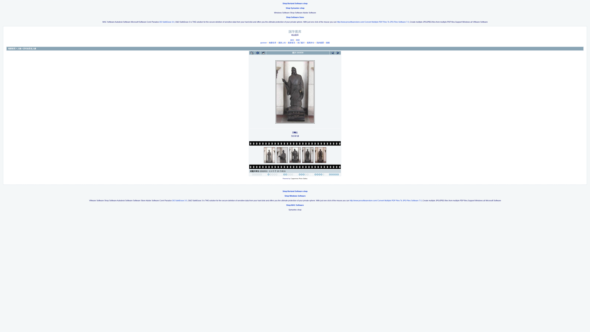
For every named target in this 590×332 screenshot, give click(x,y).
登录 (298, 40)
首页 (292, 40)
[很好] (304, 175)
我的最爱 (320, 43)
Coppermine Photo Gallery (299, 178)
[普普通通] (288, 175)
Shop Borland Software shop (295, 3)
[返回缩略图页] (252, 53)
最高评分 (310, 43)
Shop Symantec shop (295, 8)
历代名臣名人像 (29, 48)
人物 (19, 48)
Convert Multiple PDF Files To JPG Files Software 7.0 (387, 22)
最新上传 (282, 43)
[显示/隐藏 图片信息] (257, 53)
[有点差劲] (272, 175)
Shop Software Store (295, 17)
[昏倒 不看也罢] (257, 175)
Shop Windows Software (295, 196)
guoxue (263, 43)
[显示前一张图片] (332, 53)
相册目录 (272, 43)
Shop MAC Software (295, 205)
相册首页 (12, 48)
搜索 (328, 43)
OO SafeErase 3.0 (166, 22)
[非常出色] (319, 175)
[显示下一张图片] (338, 53)
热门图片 (301, 43)
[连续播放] (263, 53)
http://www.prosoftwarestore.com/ (350, 22)
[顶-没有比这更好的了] (334, 175)
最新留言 (291, 43)
